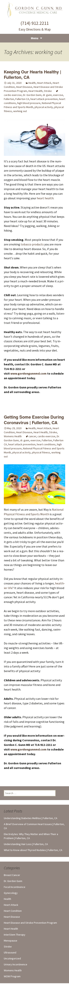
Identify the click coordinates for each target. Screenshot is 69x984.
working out (20, 111)
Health (32, 83)
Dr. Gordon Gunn (32, 95)
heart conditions (46, 444)
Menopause (10, 940)
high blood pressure (28, 103)
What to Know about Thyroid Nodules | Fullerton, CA (33, 850)
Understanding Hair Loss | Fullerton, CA (26, 844)
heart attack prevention (44, 99)
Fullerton (9, 99)
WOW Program (12, 976)
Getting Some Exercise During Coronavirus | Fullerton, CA (34, 420)
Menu (34, 38)
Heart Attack (44, 83)
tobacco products (32, 244)
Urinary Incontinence (15, 964)
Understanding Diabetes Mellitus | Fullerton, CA (30, 818)
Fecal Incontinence (14, 887)
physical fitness (41, 452)
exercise (58, 95)
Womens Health (13, 436)
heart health (45, 198)
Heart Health (35, 91)
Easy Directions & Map (35, 29)
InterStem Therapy (14, 934)
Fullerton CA (22, 99)
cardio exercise (46, 436)
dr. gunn (47, 95)
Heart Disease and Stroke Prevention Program (30, 922)
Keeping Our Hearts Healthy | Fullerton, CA (32, 74)
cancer (32, 436)
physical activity (43, 107)
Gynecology (11, 893)
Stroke (48, 91)
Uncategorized (12, 958)
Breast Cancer (12, 875)
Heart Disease (24, 87)
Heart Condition (13, 911)
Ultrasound (10, 952)
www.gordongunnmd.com (28, 373)
